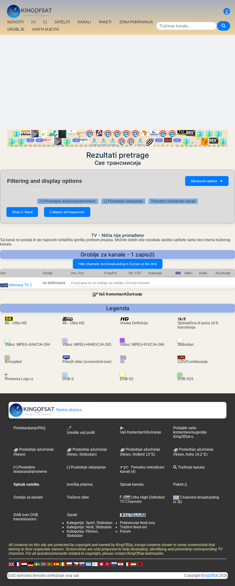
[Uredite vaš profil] (226, 11)
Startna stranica (68, 410)
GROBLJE (15, 29)
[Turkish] (107, 564)
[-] (45, 22)
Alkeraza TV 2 (20, 285)
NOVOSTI (15, 22)
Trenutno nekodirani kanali (173, 201)
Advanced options (207, 181)
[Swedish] (37, 564)
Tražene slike (78, 497)
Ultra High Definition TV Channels (142, 499)
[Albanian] (140, 564)
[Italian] (62, 564)
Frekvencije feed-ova (137, 523)
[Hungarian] (133, 564)
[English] (11, 564)
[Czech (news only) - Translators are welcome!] (75, 564)
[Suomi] (95, 564)
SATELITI (62, 22)
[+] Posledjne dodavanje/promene (67, 201)
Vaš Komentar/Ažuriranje (120, 294)
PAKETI (105, 22)
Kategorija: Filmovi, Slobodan (83, 533)
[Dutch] (24, 564)
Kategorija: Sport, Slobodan (90, 523)
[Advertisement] (117, 81)
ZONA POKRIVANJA (136, 22)
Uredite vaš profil (81, 432)
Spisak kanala (132, 484)
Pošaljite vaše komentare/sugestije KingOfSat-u (190, 432)
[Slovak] (82, 564)
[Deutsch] (30, 564)
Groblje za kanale (28, 497)
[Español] (56, 564)
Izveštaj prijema (80, 484)
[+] (33, 22)
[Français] (18, 564)
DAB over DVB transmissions (25, 517)
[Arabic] (101, 564)
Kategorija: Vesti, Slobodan (89, 527)
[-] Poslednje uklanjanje (123, 201)
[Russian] (114, 564)
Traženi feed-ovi (133, 527)
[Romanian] (127, 564)
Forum (125, 531)
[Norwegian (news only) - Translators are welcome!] (43, 564)
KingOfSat (209, 575)
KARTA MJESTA (45, 29)
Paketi (178, 484)
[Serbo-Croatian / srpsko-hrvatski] (120, 564)
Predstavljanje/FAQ (29, 428)
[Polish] (69, 564)
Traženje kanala (191, 467)
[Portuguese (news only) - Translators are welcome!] (50, 564)
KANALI (84, 22)
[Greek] (88, 564)
